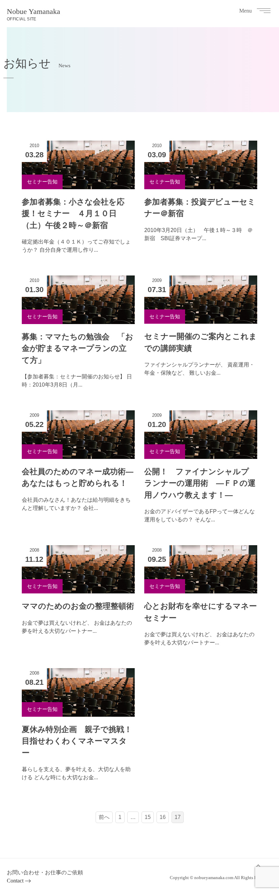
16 (163, 817)
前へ (104, 817)
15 (148, 817)
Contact (15, 881)
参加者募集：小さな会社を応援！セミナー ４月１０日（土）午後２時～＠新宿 (73, 213)
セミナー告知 (42, 181)
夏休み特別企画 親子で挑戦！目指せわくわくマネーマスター (77, 741)
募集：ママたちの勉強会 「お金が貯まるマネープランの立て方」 (77, 348)
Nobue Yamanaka (33, 14)
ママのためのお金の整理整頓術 (78, 606)
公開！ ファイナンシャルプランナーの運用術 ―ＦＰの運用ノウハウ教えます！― (200, 483)
